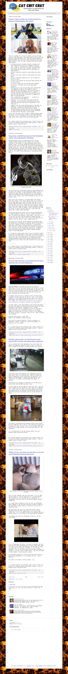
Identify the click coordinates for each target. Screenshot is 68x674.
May (50, 223)
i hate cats (12, 584)
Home (26, 577)
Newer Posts (12, 577)
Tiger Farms (55, 123)
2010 (49, 259)
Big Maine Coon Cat (19, 599)
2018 (49, 245)
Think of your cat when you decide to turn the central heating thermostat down (26, 453)
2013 (49, 253)
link (33, 559)
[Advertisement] (52, 190)
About (24, 13)
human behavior (16, 335)
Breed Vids (47, 13)
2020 (49, 241)
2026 (49, 210)
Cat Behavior (42, 13)
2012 (49, 255)
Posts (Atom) (19, 579)
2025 (49, 232)
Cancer (14, 254)
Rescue (20, 13)
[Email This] (9, 128)
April (50, 225)
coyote (14, 445)
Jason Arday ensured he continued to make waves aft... (53, 214)
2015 (49, 250)
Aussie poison (53, 13)
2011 (49, 257)
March (50, 227)
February (51, 228)
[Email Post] (39, 126)
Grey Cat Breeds (18, 604)
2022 (49, 238)
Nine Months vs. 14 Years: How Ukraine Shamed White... (53, 218)
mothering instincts (37, 335)
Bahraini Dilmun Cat (54, 96)
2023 (49, 236)
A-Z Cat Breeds (10, 13)
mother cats (19, 445)
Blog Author (28, 13)
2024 (49, 234)
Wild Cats (37, 13)
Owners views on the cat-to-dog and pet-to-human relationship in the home (25, 20)
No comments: (35, 126)
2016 (49, 248)
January (51, 230)
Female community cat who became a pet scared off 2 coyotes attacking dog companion (26, 340)
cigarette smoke (26, 254)
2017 (49, 246)
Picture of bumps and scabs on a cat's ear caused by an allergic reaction (52, 110)
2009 (49, 260)
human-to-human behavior (26, 335)
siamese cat (19, 573)
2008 (49, 262)
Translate (19, 623)
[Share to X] (11, 128)
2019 (49, 243)
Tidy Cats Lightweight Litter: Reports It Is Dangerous (55, 57)
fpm (45, 665)
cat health (19, 254)
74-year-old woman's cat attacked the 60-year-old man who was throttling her (26, 262)
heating (14, 573)
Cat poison (54, 42)
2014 (49, 252)
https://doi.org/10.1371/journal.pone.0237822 (25, 117)
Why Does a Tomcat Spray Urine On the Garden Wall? (55, 71)
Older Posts (41, 577)
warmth (24, 573)
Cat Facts (16, 13)
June (50, 221)
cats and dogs (16, 129)
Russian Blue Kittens (19, 610)
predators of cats (37, 445)
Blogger (54, 665)
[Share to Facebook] (12, 128)
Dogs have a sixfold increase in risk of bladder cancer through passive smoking (26, 137)
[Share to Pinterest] (13, 128)
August (50, 211)
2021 (49, 239)
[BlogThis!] (10, 128)
